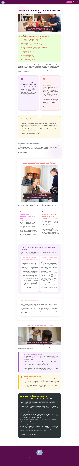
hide (24, 35)
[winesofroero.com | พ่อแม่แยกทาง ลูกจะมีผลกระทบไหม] (7, 2)
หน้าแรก (16, 2)
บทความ (19, 2)
